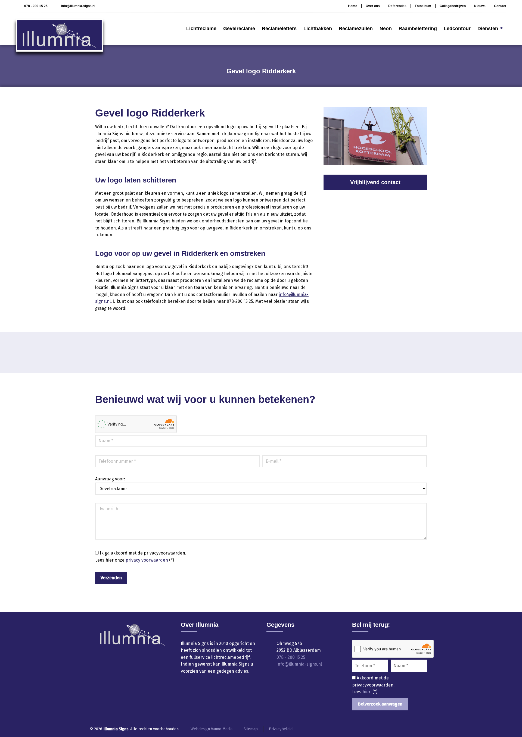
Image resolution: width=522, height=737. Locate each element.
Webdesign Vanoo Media (211, 729)
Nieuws (480, 6)
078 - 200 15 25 (35, 6)
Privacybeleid (281, 729)
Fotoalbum (423, 6)
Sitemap (251, 729)
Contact (500, 6)
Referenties (397, 6)
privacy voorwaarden (147, 560)
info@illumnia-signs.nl (78, 6)
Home (352, 6)
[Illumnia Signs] (59, 28)
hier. (367, 691)
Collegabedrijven (453, 6)
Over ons (373, 6)
